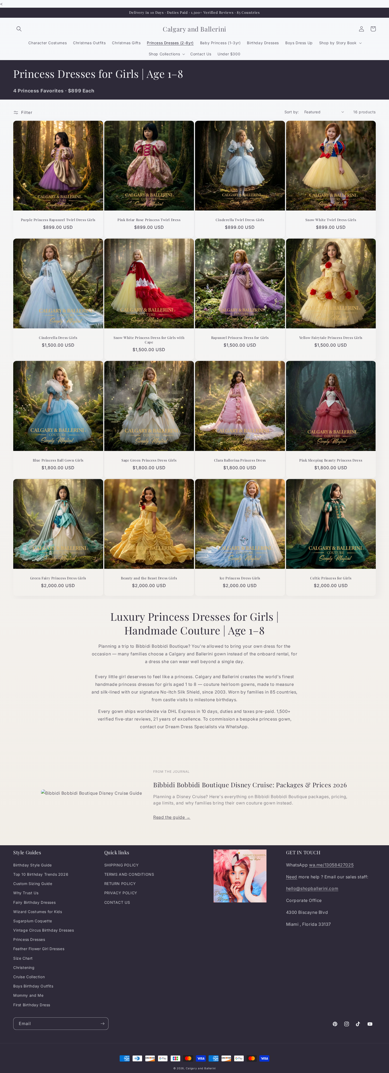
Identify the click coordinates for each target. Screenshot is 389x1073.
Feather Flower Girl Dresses (38, 948)
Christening (24, 967)
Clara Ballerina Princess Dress (240, 460)
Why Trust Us (25, 893)
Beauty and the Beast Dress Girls (149, 578)
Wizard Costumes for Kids (37, 911)
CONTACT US (117, 902)
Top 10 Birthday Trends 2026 (40, 874)
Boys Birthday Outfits (33, 986)
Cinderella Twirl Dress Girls (240, 220)
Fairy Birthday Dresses (34, 902)
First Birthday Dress (31, 1005)
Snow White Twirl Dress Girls (330, 220)
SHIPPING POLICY (121, 865)
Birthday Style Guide (32, 865)
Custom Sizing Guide (32, 883)
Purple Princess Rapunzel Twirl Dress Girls (58, 220)
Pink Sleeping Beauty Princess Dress (330, 460)
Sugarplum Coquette (32, 921)
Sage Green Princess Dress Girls (149, 460)
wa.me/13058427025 (331, 865)
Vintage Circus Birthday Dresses (43, 930)
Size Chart (23, 958)
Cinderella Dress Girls (58, 338)
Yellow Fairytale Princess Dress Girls (331, 338)
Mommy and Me (28, 995)
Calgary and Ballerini (201, 1068)
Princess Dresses (29, 939)
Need (291, 876)
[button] (19, 29)
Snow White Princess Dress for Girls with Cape (149, 340)
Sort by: (291, 112)
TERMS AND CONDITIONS (129, 874)
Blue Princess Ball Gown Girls (58, 460)
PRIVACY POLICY (120, 893)
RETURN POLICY (120, 883)
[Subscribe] (102, 1023)
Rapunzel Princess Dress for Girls (240, 338)
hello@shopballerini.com (312, 888)
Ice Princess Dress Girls (240, 578)
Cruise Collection (29, 976)
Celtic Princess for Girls (330, 578)
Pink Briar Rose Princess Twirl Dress (149, 220)
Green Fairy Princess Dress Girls (58, 578)
